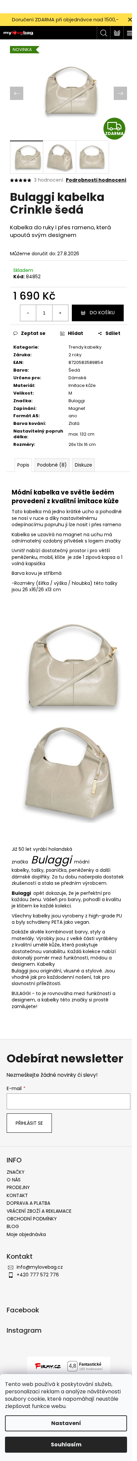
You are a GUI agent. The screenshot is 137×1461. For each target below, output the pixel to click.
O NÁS (14, 1179)
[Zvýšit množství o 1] (60, 313)
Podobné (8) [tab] (52, 465)
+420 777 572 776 (38, 1274)
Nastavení (66, 1423)
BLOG (13, 1226)
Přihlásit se (29, 1123)
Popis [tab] (23, 465)
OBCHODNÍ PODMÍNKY (32, 1218)
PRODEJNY (18, 1187)
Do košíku (102, 312)
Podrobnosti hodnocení (96, 180)
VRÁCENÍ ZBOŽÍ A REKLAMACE (39, 1211)
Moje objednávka (26, 1234)
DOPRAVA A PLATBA (28, 1203)
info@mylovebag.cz (40, 1267)
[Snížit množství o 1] (28, 313)
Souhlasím (66, 1444)
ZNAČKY (16, 1172)
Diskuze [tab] (83, 465)
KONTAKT (17, 1195)
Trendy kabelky (84, 347)
